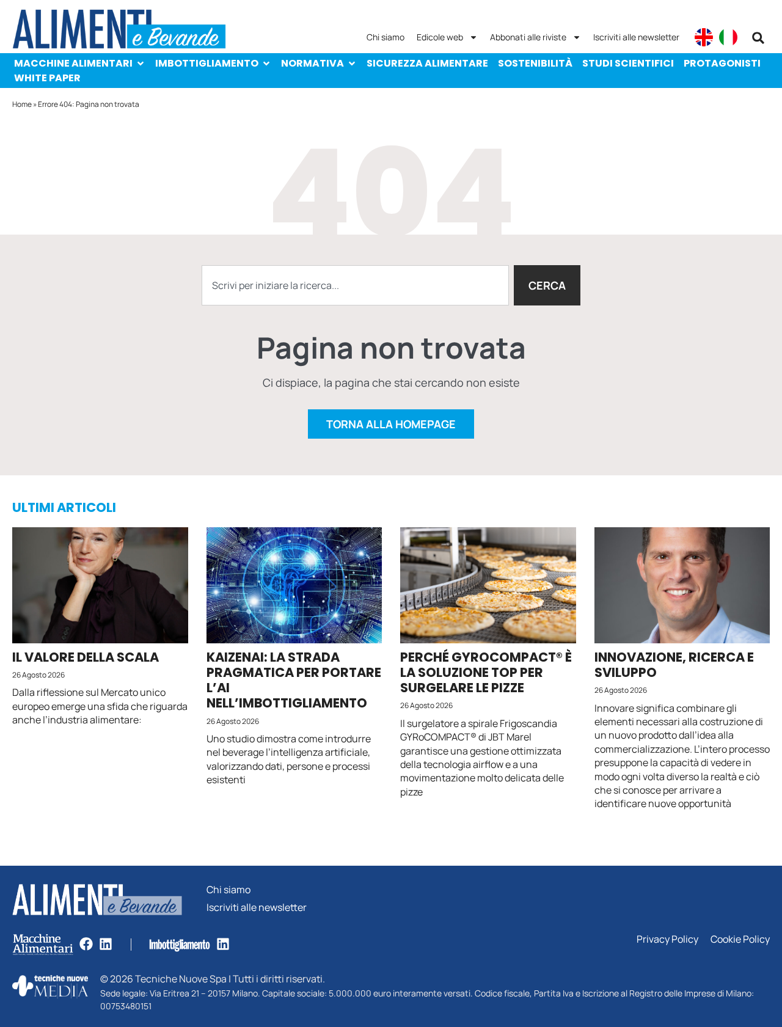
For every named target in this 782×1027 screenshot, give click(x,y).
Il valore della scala (85, 657)
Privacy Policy (667, 939)
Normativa (312, 63)
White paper (47, 78)
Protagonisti (722, 63)
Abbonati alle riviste (528, 37)
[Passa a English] (704, 37)
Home (22, 104)
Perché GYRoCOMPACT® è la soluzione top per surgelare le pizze (486, 672)
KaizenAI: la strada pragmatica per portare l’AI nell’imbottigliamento (293, 680)
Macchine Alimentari (73, 63)
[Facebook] (86, 944)
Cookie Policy (740, 939)
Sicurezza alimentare (427, 63)
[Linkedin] (105, 944)
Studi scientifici (628, 63)
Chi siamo (385, 37)
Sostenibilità (535, 63)
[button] (758, 37)
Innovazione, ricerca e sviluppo (674, 664)
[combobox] (355, 285)
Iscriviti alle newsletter (636, 37)
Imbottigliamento (206, 63)
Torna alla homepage (391, 424)
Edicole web (440, 37)
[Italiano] (728, 37)
